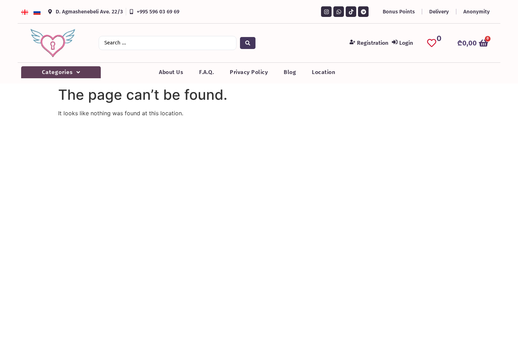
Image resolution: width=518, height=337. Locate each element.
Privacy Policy (249, 72)
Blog (290, 72)
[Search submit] (247, 43)
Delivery (439, 11)
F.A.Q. (206, 72)
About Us (171, 72)
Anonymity (476, 11)
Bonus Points (399, 11)
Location (323, 72)
